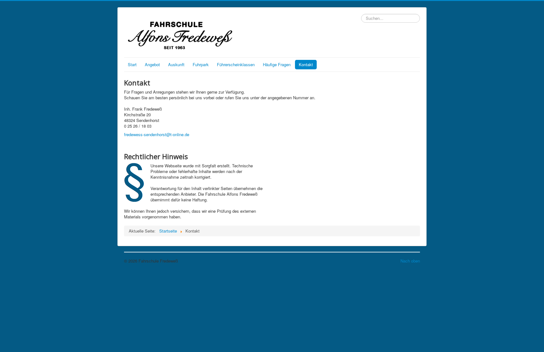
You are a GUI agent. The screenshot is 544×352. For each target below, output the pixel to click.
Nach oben (410, 261)
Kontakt (306, 64)
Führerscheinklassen (236, 64)
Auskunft (176, 64)
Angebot (152, 64)
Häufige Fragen (277, 64)
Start (132, 64)
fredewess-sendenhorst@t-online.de (156, 134)
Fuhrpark (201, 64)
